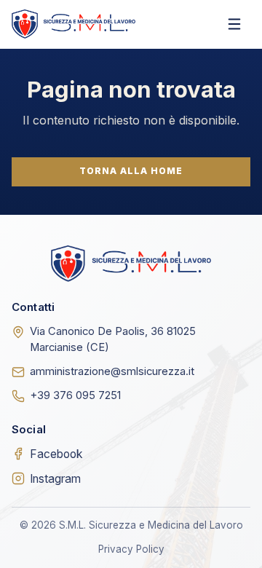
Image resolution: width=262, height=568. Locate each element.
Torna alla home (131, 170)
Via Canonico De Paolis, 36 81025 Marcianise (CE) (113, 339)
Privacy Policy (131, 549)
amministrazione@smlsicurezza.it (112, 371)
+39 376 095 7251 (75, 395)
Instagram (55, 479)
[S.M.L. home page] (73, 23)
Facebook (56, 454)
